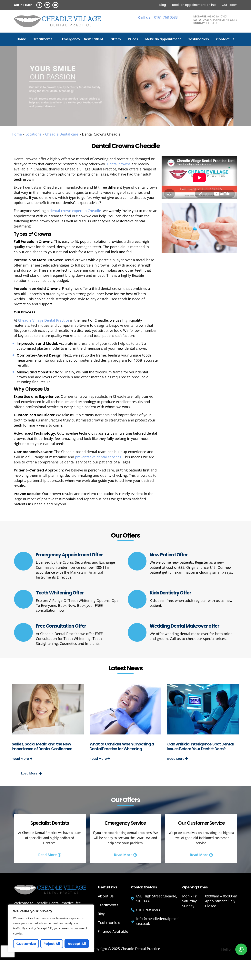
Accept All (77, 943)
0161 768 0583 (158, 17)
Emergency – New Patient (82, 39)
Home (21, 39)
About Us (106, 896)
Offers (115, 39)
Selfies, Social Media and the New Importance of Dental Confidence (42, 746)
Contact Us (225, 39)
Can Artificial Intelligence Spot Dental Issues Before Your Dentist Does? (200, 746)
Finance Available (113, 931)
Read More (21, 758)
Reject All (52, 943)
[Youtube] (55, 5)
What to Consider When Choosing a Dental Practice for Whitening (122, 746)
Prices (133, 39)
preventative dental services (98, 457)
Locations (33, 134)
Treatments (42, 39)
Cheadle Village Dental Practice (44, 320)
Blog (101, 913)
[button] (241, 949)
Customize (26, 943)
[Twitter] (47, 5)
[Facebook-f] (39, 5)
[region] (51, 928)
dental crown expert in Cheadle (75, 210)
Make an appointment (163, 39)
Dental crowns (119, 164)
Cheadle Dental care (61, 134)
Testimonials (198, 39)
